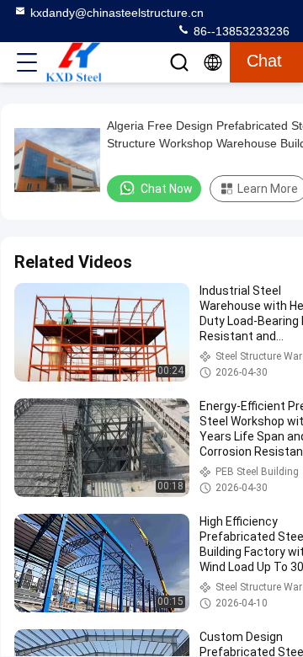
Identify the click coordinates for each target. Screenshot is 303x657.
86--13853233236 (240, 31)
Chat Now (167, 188)
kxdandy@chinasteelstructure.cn (117, 12)
